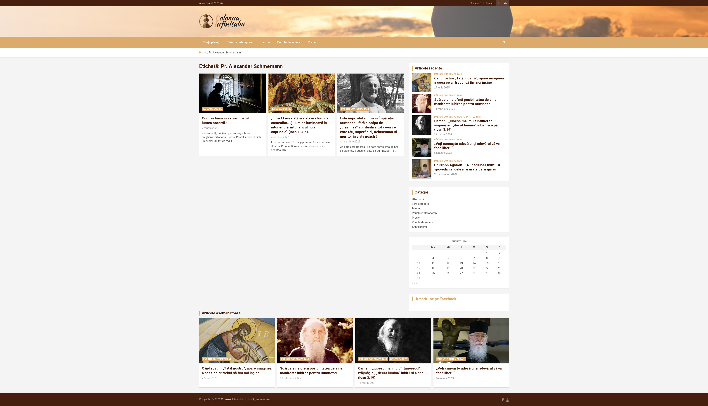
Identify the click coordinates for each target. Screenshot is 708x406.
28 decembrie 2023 (445, 174)
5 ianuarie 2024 (443, 152)
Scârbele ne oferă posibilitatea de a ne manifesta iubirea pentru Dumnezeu (465, 101)
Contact (489, 3)
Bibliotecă (476, 3)
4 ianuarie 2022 (280, 137)
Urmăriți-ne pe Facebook (435, 299)
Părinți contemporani (240, 42)
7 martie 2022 (210, 127)
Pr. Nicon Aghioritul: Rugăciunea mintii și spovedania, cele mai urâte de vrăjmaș (467, 167)
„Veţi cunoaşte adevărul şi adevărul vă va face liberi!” (467, 146)
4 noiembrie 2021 (350, 141)
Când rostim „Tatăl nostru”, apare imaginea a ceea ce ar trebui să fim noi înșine (469, 80)
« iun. (415, 283)
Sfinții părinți (211, 42)
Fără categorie (212, 109)
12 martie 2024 (443, 134)
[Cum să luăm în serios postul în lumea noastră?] (232, 93)
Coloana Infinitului (232, 399)
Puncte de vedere (289, 42)
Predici (312, 42)
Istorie (266, 42)
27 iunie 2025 (442, 87)
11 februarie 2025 (444, 108)
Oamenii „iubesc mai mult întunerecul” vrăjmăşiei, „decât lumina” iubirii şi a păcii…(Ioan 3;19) (469, 125)
